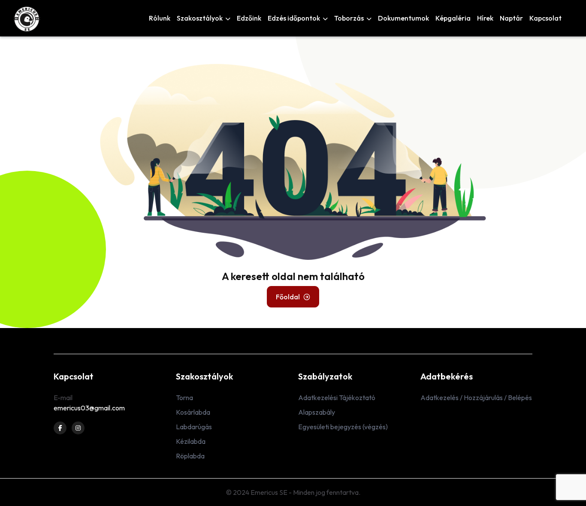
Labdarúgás (194, 426)
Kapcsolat (545, 18)
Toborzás (349, 18)
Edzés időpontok (294, 18)
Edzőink (249, 18)
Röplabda (190, 456)
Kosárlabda (193, 412)
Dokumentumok (403, 18)
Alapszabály (316, 412)
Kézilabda (190, 441)
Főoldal (288, 296)
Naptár (511, 18)
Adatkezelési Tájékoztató (336, 397)
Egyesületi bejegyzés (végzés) (343, 426)
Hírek (485, 18)
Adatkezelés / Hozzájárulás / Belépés (476, 397)
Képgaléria (453, 18)
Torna (184, 397)
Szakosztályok (200, 18)
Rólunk (159, 18)
